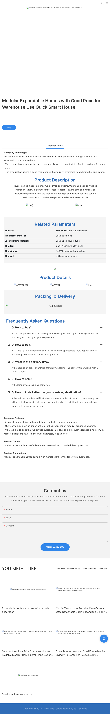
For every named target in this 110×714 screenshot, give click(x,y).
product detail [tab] (55, 145)
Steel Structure (89, 568)
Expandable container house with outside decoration (25, 610)
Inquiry (9, 128)
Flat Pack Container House (68, 568)
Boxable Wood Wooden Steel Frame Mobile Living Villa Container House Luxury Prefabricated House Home (80, 653)
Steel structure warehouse (17, 694)
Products (103, 568)
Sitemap (83, 708)
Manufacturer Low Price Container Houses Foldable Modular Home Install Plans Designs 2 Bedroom (27, 653)
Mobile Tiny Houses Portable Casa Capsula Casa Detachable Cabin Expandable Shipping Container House (81, 610)
